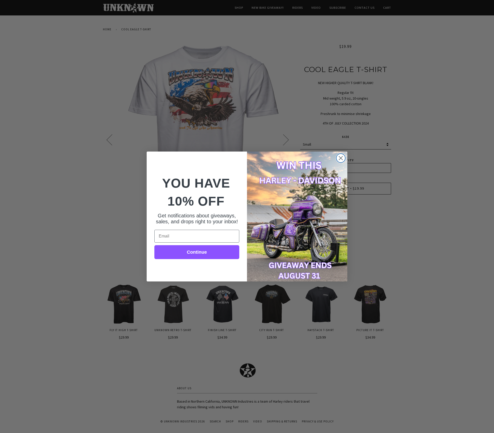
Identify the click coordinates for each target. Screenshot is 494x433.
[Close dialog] (340, 158)
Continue (197, 252)
